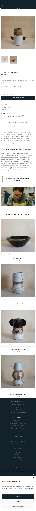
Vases (2, 69)
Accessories (28, 67)
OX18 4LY (18, 409)
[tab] (18, 123)
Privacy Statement (18, 444)
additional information (18, 122)
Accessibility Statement (18, 423)
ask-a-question (18, 126)
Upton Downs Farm (18, 405)
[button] (33, 478)
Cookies (18, 439)
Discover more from (17, 179)
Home (2, 67)
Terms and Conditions (18, 441)
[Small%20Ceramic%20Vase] (6, 113)
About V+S (18, 452)
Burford (18, 407)
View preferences (18, 507)
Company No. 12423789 (18, 412)
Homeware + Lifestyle (17, 67)
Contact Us (18, 420)
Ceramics (6, 109)
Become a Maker (18, 460)
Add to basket (18, 98)
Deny (18, 501)
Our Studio (18, 455)
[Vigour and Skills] (16, 8)
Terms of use (18, 436)
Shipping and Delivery (18, 428)
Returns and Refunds (18, 425)
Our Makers (18, 457)
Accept (18, 496)
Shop (7, 67)
